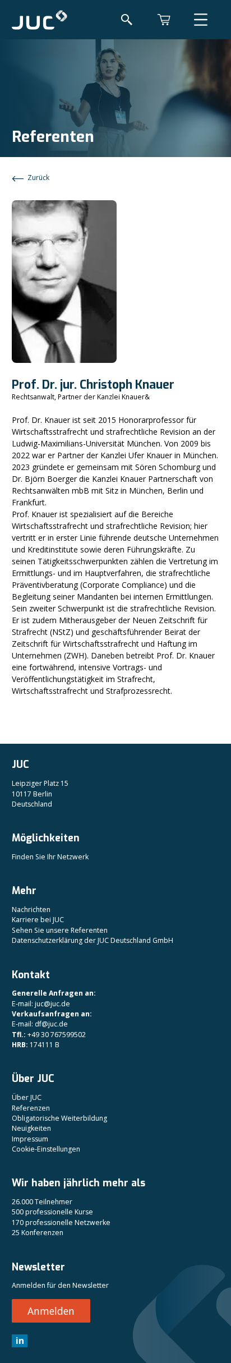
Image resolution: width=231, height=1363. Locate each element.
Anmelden (51, 1311)
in (20, 1340)
